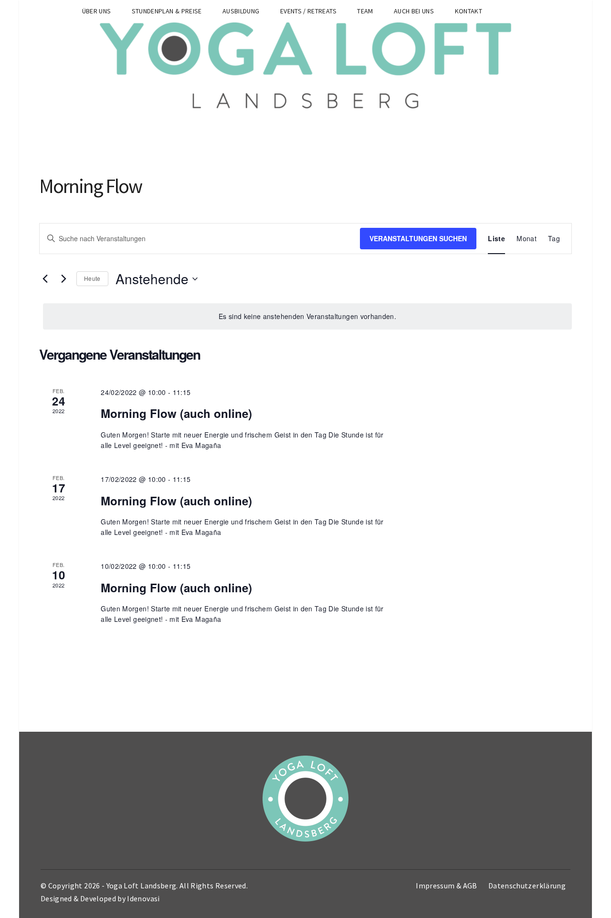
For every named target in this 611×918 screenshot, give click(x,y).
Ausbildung (241, 11)
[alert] (307, 316)
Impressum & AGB (446, 885)
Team (365, 11)
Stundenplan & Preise (167, 11)
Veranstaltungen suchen (418, 238)
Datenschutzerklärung (527, 885)
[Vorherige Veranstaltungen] (45, 279)
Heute (92, 278)
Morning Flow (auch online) (176, 413)
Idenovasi (143, 898)
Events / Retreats (308, 11)
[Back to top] (601, 908)
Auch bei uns (414, 11)
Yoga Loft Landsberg (141, 885)
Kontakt (468, 11)
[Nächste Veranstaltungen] (63, 279)
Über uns (96, 11)
